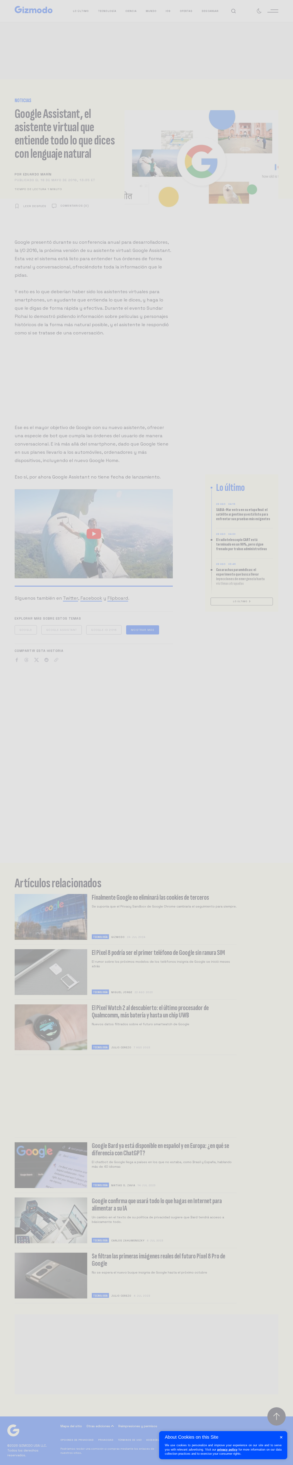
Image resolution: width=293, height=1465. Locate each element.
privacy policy (227, 1449)
